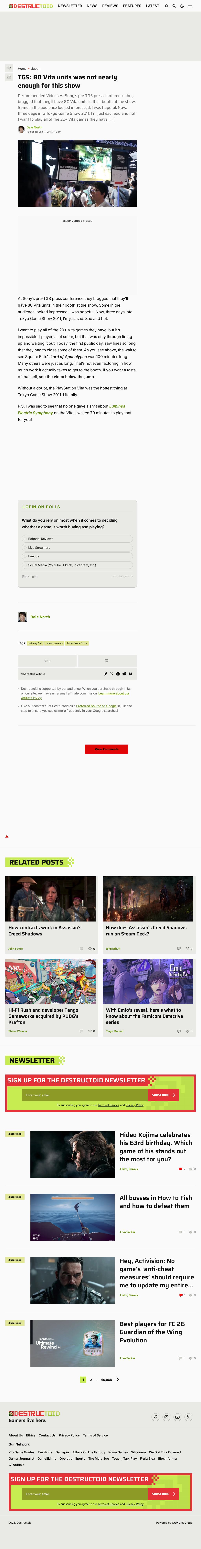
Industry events (54, 643)
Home (22, 68)
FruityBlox (147, 1458)
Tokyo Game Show (77, 643)
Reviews (110, 6)
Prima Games (118, 1452)
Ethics (31, 1435)
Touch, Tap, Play (124, 1458)
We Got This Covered (165, 1452)
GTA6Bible (16, 1465)
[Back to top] (6, 836)
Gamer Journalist (21, 1458)
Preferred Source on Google (96, 706)
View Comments (107, 749)
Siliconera (138, 1452)
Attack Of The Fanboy (88, 1452)
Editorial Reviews (40, 539)
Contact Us (47, 1435)
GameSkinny (46, 1458)
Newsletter (70, 6)
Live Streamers (39, 548)
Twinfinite (45, 1452)
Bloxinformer (167, 1458)
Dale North (34, 127)
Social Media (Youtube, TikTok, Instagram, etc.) (62, 565)
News (92, 6)
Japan (35, 68)
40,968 (106, 1380)
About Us (16, 1435)
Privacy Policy (134, 1105)
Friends (33, 556)
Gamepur (62, 1452)
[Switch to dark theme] (182, 5)
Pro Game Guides (22, 1452)
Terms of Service (108, 1105)
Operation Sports (72, 1458)
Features (132, 6)
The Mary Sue (98, 1458)
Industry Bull (35, 643)
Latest (152, 6)
